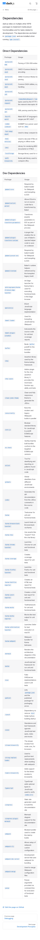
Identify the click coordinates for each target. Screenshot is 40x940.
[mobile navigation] (36, 3)
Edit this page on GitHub (14, 907)
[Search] (30, 4)
